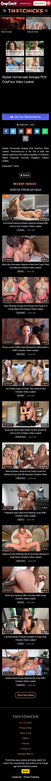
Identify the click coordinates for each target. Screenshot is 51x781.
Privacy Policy (25, 727)
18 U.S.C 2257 (25, 722)
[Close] (48, 3)
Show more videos (25, 695)
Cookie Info (17, 776)
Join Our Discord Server (27, 116)
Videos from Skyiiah (25, 190)
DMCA (25, 738)
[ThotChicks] (25, 10)
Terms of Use (25, 732)
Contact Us (25, 748)
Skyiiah (25, 175)
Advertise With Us (25, 753)
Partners (25, 743)
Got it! (25, 771)
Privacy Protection (31, 776)
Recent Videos (24, 184)
